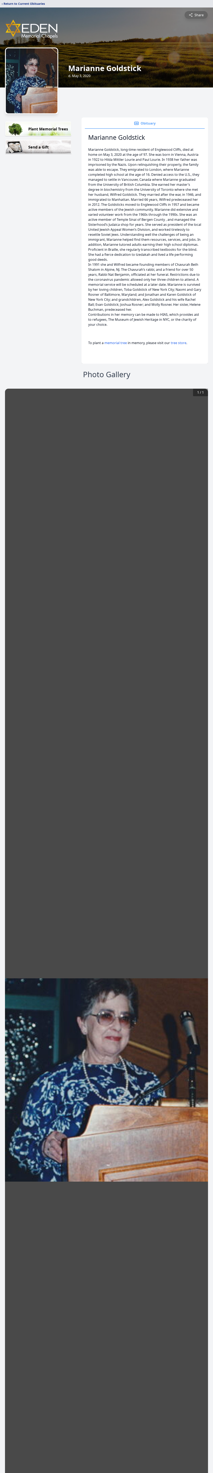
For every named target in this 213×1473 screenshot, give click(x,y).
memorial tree (115, 343)
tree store (178, 343)
